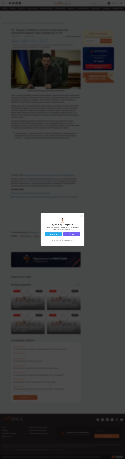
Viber (73, 234)
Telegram (54, 234)
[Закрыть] (81, 215)
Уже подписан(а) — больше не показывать (62, 240)
